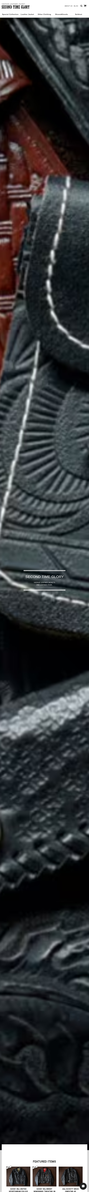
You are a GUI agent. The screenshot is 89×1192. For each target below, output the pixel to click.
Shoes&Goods (61, 14)
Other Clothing (44, 14)
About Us (68, 6)
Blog (76, 6)
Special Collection (10, 14)
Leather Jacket (27, 14)
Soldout (78, 14)
